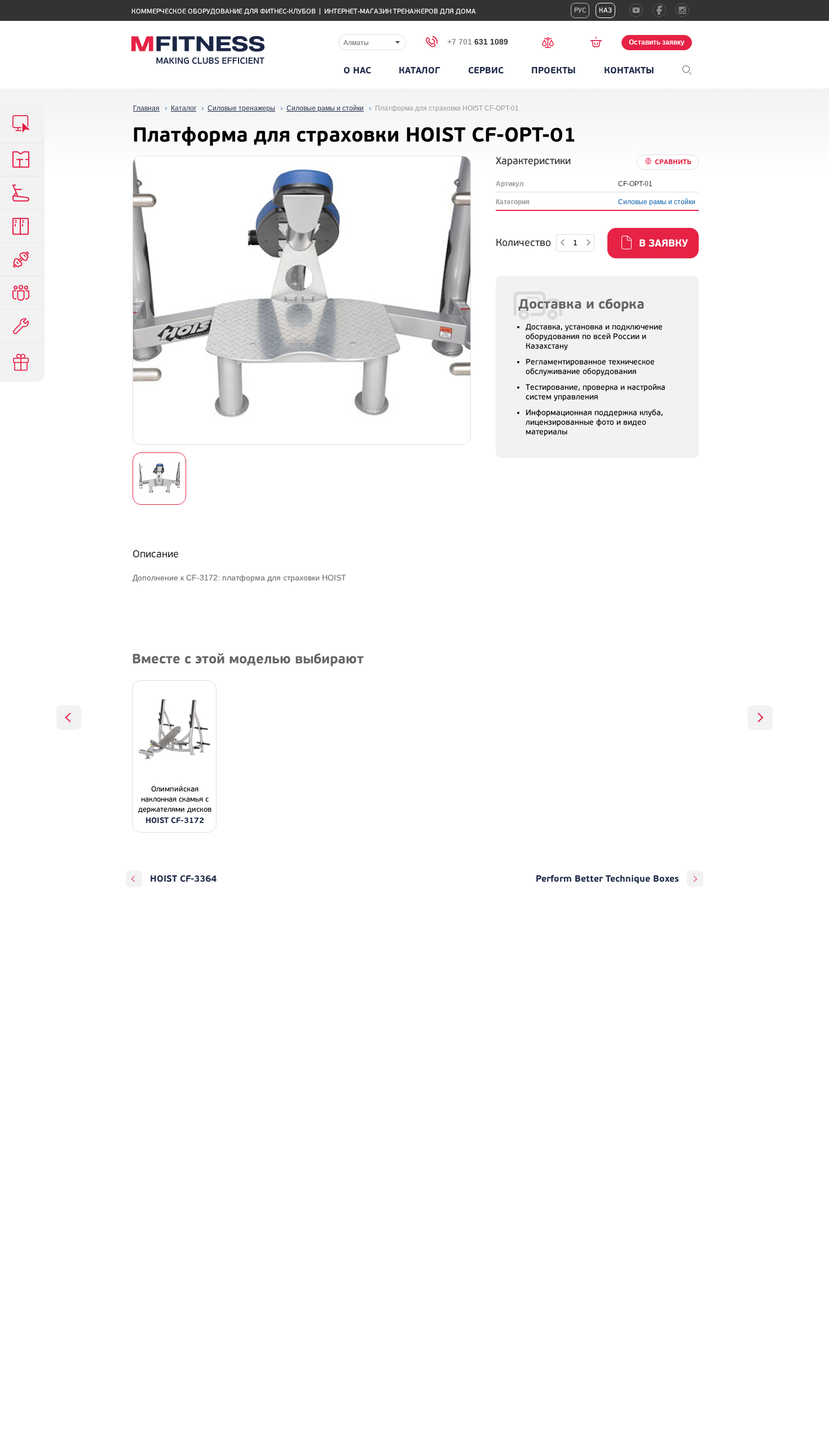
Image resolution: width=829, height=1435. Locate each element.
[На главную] (197, 50)
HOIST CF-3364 (183, 878)
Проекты (553, 70)
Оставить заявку (657, 42)
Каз (605, 10)
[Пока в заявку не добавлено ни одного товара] (599, 41)
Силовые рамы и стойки (656, 202)
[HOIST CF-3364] (68, 717)
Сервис (486, 70)
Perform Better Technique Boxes (607, 878)
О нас (357, 70)
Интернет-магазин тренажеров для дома (400, 11)
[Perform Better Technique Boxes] (760, 717)
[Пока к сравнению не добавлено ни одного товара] (551, 41)
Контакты (629, 70)
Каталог (419, 70)
